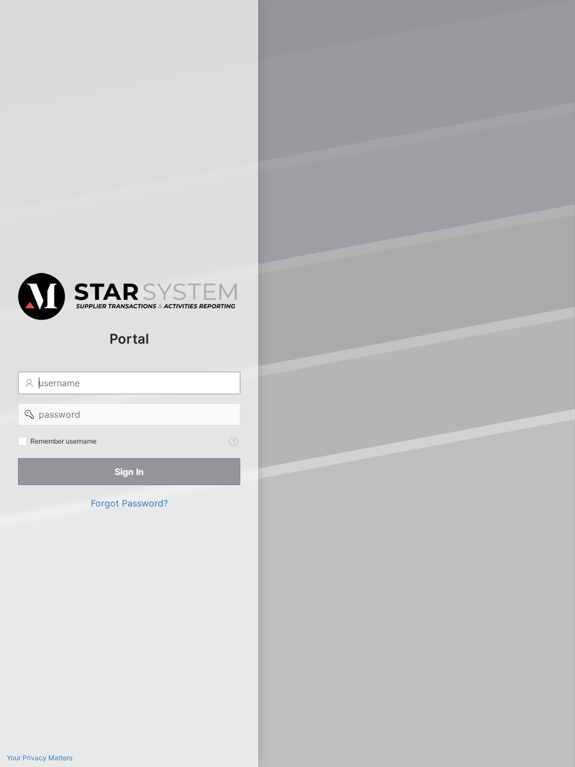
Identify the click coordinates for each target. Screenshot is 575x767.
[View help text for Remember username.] (233, 441)
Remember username (63, 441)
